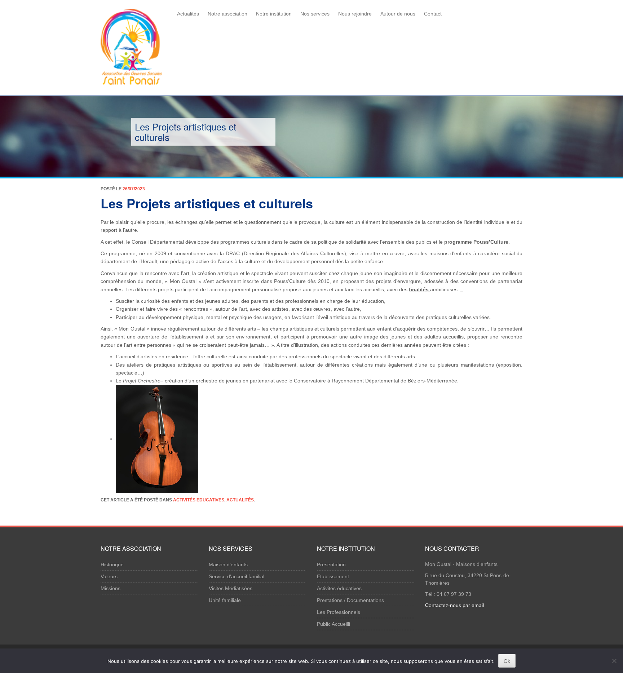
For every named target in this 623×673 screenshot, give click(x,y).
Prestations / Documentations (350, 600)
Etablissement (333, 576)
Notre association (227, 14)
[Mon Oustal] (131, 45)
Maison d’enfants (228, 564)
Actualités (188, 14)
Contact (433, 14)
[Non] (614, 660)
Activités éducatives (339, 588)
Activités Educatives (198, 499)
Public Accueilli (333, 624)
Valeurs (109, 576)
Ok (507, 661)
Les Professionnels (338, 612)
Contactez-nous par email (454, 605)
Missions (110, 588)
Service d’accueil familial (236, 576)
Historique (112, 564)
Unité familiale (225, 600)
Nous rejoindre (355, 14)
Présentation (331, 564)
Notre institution (274, 14)
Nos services (315, 14)
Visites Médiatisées (230, 588)
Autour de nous (397, 14)
